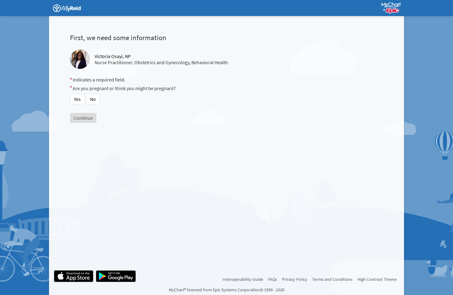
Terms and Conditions (332, 279)
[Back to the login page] (70, 8)
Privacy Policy (294, 279)
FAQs (272, 279)
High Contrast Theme (377, 279)
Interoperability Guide (242, 279)
